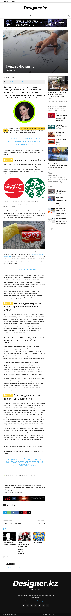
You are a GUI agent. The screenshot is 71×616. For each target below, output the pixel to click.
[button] (69, 16)
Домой (5, 28)
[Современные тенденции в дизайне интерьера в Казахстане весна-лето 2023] (58, 83)
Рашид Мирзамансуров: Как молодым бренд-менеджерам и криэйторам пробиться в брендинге (23, 548)
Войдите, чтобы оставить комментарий (15, 567)
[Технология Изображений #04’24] (51, 127)
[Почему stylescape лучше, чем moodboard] (9, 536)
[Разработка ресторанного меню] (51, 191)
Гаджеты (45, 16)
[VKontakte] (39, 605)
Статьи (23, 16)
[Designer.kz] (35, 8)
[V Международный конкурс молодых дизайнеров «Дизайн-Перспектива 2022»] (51, 220)
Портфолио (37, 16)
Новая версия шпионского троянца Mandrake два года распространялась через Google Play (61, 117)
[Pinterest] (25, 512)
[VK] (13, 512)
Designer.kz (9, 70)
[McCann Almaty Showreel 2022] (51, 134)
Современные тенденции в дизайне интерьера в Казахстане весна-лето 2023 (58, 94)
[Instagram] (27, 605)
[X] (21, 512)
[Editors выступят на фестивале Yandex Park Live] (51, 141)
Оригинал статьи (8, 471)
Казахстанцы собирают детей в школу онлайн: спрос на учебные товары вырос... (61, 200)
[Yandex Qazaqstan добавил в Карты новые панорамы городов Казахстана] (51, 210)
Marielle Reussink (16, 82)
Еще (26, 529)
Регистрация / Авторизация (9, 1)
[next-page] (7, 557)
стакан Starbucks (15, 252)
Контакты (61, 614)
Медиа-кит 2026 (53, 614)
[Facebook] (17, 512)
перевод (15, 505)
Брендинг (16, 28)
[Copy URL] (29, 512)
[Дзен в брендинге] (39, 536)
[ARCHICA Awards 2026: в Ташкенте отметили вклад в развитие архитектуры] (58, 154)
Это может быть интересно (14, 529)
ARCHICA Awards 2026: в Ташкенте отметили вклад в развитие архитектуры (57, 165)
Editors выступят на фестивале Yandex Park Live (61, 141)
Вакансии (62, 16)
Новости (10, 16)
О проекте (44, 614)
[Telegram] (5, 512)
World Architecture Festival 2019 (12, 523)
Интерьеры (54, 16)
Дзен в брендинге (37, 542)
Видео (16, 16)
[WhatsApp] (9, 512)
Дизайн (29, 16)
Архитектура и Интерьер (53, 89)
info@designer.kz (41, 601)
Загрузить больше (57, 229)
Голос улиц (42, 523)
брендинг (9, 505)
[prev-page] (4, 557)
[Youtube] (47, 605)
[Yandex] (43, 605)
